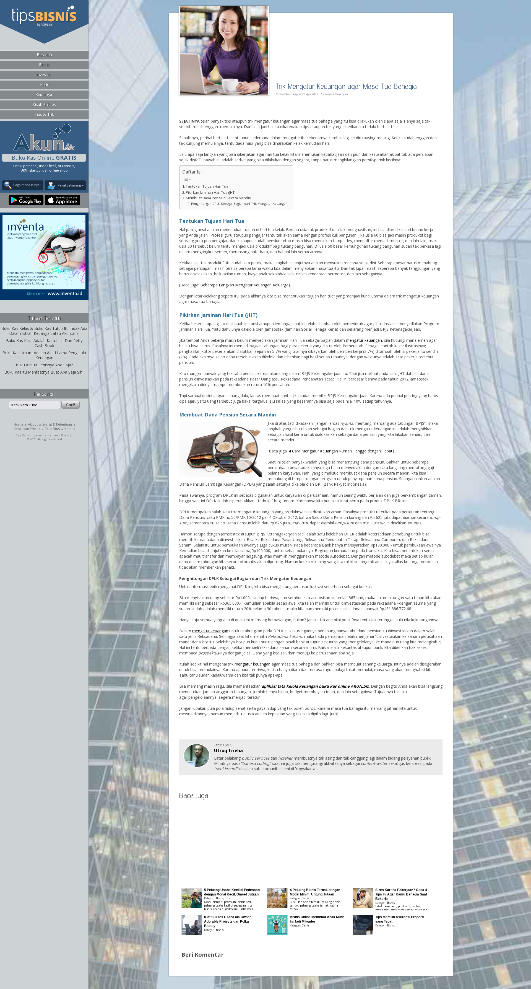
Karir (44, 84)
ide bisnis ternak (309, 902)
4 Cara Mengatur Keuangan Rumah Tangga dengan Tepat (340, 451)
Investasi (44, 74)
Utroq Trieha (228, 750)
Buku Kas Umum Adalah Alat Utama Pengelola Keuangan (44, 355)
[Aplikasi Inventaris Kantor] (43, 296)
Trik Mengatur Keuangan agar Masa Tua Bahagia (346, 85)
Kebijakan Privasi (27, 428)
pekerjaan (390, 906)
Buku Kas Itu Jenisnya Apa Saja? (44, 364)
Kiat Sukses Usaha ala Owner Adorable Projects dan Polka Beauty (227, 921)
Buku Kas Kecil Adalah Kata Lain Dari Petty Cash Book (44, 343)
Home (18, 424)
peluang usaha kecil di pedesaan (225, 905)
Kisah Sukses (44, 104)
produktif (404, 906)
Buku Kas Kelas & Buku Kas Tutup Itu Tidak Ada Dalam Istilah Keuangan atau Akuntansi (44, 331)
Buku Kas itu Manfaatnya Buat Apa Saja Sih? (44, 372)
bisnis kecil (245, 902)
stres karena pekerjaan (412, 910)
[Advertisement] (243, 112)
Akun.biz (67, 435)
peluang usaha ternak (314, 905)
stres (394, 910)
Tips (227, 898)
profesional (382, 910)
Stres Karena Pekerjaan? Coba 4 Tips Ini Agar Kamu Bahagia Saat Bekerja (401, 894)
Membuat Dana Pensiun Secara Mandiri (218, 198)
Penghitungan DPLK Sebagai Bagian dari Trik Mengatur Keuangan (239, 203)
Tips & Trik (44, 114)
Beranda (44, 54)
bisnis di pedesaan (224, 902)
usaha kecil (246, 909)
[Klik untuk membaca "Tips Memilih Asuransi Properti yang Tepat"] (363, 933)
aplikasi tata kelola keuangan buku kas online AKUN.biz (315, 686)
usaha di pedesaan (225, 909)
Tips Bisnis (22, 435)
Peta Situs (52, 428)
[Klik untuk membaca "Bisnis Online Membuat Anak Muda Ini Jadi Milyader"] (277, 933)
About (33, 424)
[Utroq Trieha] (196, 766)
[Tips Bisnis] (44, 25)
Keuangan (44, 94)
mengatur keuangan (364, 340)
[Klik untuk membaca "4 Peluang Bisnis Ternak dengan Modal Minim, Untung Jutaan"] (277, 906)
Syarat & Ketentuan (57, 424)
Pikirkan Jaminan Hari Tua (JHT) (210, 192)
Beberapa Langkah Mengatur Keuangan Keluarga (244, 285)
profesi (416, 906)
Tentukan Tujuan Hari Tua (207, 186)
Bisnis (44, 64)
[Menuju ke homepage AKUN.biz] (44, 150)
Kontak (69, 428)
